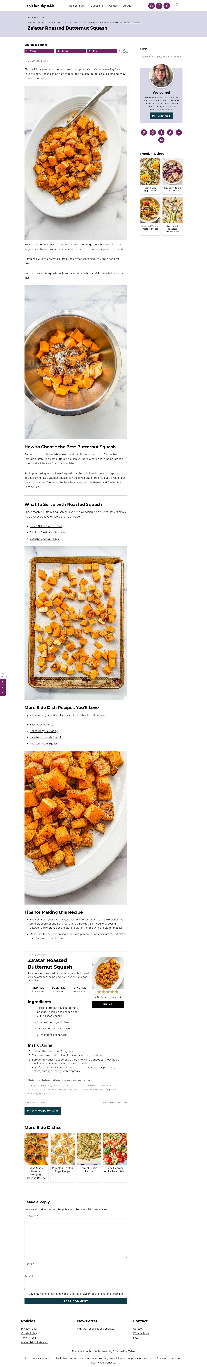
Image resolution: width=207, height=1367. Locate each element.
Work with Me (141, 1333)
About (127, 5)
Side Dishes (40, 17)
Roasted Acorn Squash (44, 743)
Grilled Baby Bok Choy (44, 730)
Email (29, 1276)
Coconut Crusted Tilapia (45, 538)
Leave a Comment (132, 22)
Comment (31, 1216)
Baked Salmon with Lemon (46, 526)
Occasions (97, 5)
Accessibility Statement (34, 1342)
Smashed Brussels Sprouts (46, 737)
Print (107, 1004)
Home (30, 17)
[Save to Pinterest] (3, 693)
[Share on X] (3, 687)
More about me (160, 116)
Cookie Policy (29, 1333)
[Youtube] (179, 132)
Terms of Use (28, 1337)
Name (29, 1263)
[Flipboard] (161, 140)
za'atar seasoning (71, 919)
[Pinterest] (159, 6)
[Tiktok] (170, 132)
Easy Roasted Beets (42, 724)
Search (143, 49)
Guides (113, 5)
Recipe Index (77, 5)
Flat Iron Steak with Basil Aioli (48, 532)
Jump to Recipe (37, 60)
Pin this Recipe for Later (42, 1110)
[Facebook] (166, 6)
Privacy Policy (29, 1328)
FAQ (135, 1337)
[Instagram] (151, 6)
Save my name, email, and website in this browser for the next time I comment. (77, 1293)
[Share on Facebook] (3, 681)
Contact (138, 1328)
